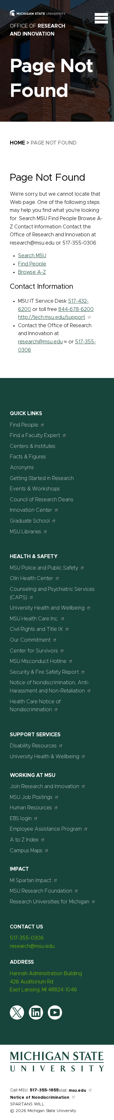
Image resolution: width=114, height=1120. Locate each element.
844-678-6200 (76, 309)
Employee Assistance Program (46, 829)
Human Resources (31, 807)
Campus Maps (26, 850)
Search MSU (32, 255)
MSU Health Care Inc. (34, 618)
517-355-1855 (44, 1090)
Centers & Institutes (32, 446)
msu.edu (77, 1091)
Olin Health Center (31, 578)
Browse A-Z (32, 272)
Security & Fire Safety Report (44, 672)
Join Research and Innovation (44, 786)
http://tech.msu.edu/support (51, 317)
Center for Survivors (34, 650)
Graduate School (30, 520)
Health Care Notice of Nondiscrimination (35, 705)
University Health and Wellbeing (47, 608)
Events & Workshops (35, 488)
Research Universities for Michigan (49, 901)
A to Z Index (24, 839)
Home (17, 142)
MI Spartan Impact (30, 880)
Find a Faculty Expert (35, 435)
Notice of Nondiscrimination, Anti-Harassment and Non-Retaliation (49, 686)
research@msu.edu (40, 341)
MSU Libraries (25, 531)
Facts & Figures (28, 456)
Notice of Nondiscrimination (39, 1098)
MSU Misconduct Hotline (38, 661)
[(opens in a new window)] (41, 17)
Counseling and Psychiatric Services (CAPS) (52, 593)
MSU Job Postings (31, 797)
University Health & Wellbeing (44, 756)
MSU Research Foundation (41, 891)
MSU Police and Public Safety (44, 567)
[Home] (57, 1072)
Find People (32, 264)
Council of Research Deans (41, 499)
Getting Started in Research (42, 478)
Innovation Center (31, 510)
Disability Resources (33, 745)
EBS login (21, 818)
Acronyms (22, 467)
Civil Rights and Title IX (36, 629)
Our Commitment (30, 640)
